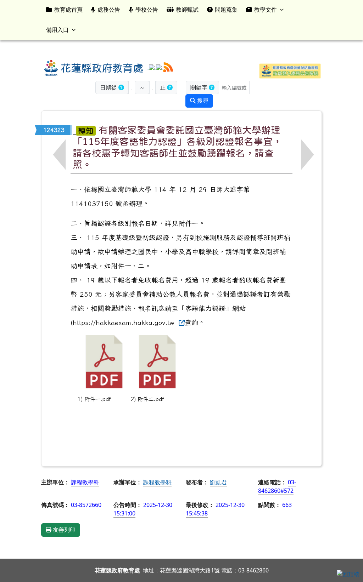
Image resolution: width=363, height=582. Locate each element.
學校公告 (146, 9)
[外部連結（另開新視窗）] (180, 322)
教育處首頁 (68, 9)
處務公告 (108, 9)
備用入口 (57, 30)
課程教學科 (157, 482)
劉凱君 (218, 482)
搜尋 (202, 101)
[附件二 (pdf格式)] (157, 361)
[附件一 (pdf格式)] (104, 361)
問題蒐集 (226, 9)
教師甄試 (187, 9)
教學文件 (265, 9)
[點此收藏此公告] (74, 130)
